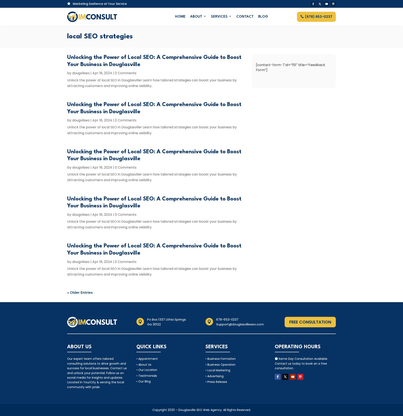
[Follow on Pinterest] (333, 3)
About (196, 16)
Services (219, 16)
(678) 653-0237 (318, 16)
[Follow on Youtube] (326, 3)
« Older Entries (80, 293)
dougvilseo (81, 73)
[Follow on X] (319, 3)
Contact (245, 16)
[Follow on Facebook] (313, 3)
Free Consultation (310, 322)
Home (180, 16)
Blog (263, 16)
